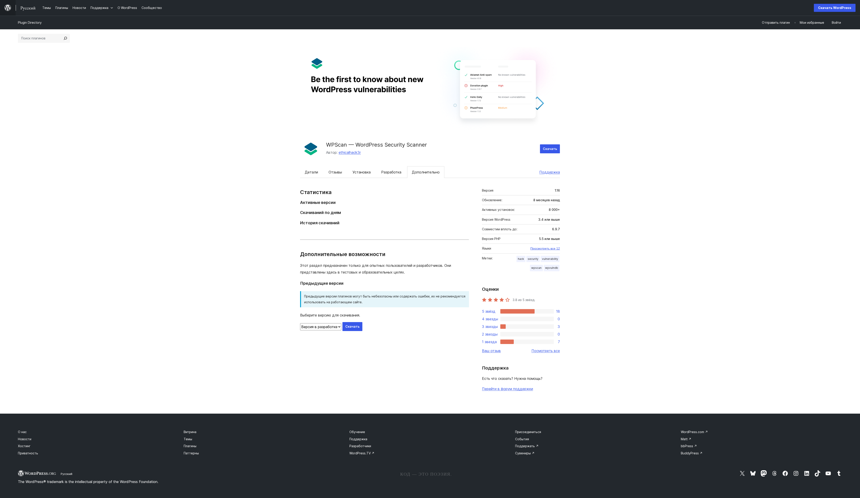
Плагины (190, 446)
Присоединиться (528, 432)
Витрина (190, 432)
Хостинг (24, 446)
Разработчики (360, 446)
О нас (22, 432)
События (522, 439)
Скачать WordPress (834, 8)
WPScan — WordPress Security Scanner (376, 144)
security (533, 259)
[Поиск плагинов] (65, 38)
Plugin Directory (30, 22)
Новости (24, 439)
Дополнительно (426, 172)
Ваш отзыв (491, 350)
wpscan (536, 267)
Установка (362, 172)
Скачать (550, 149)
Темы (188, 439)
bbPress (689, 446)
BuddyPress (692, 453)
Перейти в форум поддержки (507, 389)
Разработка (391, 172)
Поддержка (549, 172)
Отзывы (335, 172)
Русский (66, 474)
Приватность (28, 453)
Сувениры (525, 453)
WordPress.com (694, 432)
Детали (311, 172)
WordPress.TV (361, 453)
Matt (686, 439)
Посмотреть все (545, 350)
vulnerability (550, 259)
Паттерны (191, 453)
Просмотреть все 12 (545, 248)
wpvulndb (551, 267)
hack (521, 259)
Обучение (357, 432)
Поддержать (527, 446)
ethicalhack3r (350, 152)
